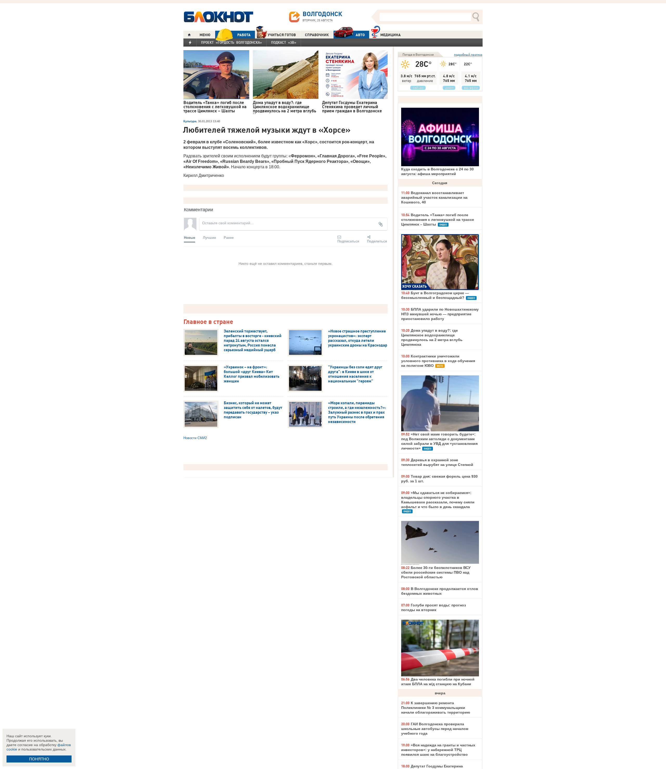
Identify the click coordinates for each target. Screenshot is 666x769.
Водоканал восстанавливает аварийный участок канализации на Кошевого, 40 (434, 197)
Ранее (229, 237)
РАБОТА (244, 35)
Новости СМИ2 (195, 438)
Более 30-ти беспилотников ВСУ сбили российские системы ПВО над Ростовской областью (436, 572)
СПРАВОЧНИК (317, 35)
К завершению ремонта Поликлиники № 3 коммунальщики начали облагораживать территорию (435, 707)
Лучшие (209, 237)
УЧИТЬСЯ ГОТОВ (282, 35)
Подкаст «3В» (283, 42)
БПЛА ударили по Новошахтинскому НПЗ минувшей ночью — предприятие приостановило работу (440, 314)
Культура (189, 121)
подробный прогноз (468, 54)
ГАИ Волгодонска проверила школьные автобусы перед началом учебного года (434, 728)
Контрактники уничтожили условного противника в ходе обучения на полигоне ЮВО (438, 361)
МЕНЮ (205, 35)
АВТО (360, 35)
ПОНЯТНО (39, 759)
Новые (189, 237)
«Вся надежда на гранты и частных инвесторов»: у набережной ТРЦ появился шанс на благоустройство (438, 750)
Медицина (390, 35)
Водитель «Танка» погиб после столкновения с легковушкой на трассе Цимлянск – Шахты (437, 219)
